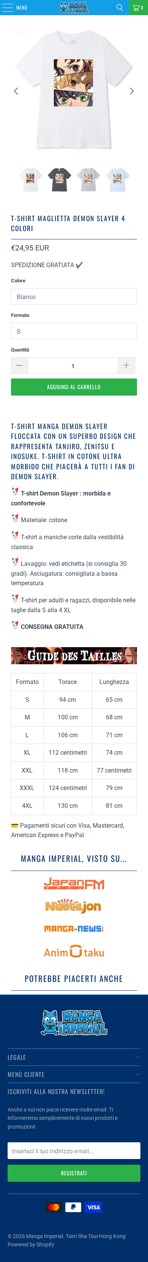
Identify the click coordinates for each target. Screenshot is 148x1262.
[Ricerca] (120, 7)
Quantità (20, 350)
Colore (18, 280)
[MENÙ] (3, 7)
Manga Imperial (44, 1236)
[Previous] (17, 91)
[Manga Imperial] (74, 7)
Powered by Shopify (31, 1244)
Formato (20, 315)
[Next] (131, 91)
